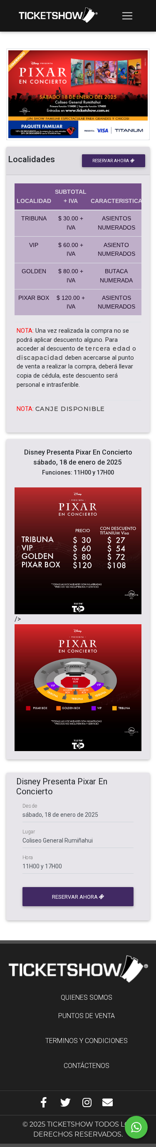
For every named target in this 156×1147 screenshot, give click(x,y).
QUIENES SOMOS (86, 997)
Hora (27, 857)
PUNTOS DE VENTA (86, 1016)
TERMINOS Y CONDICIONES (86, 1041)
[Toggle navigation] (127, 16)
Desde (29, 806)
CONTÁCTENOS (86, 1066)
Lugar (28, 832)
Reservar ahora (111, 160)
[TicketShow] (58, 15)
